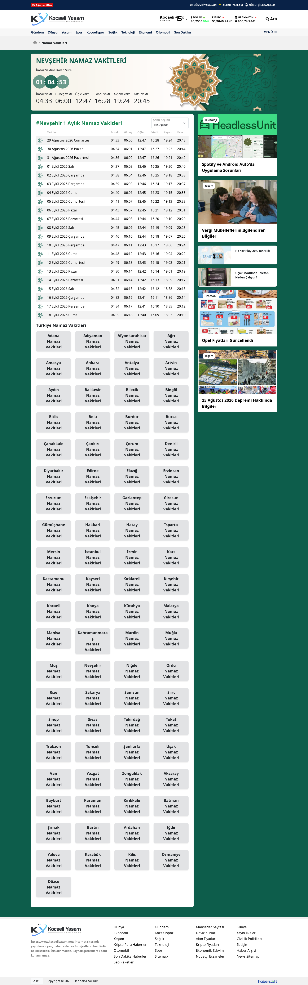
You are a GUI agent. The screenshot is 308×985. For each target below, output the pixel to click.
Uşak (171, 752)
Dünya (52, 32)
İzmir (132, 557)
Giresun (171, 503)
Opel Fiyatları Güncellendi (227, 340)
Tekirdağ (132, 725)
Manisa (54, 638)
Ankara (93, 368)
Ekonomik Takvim (210, 950)
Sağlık (112, 32)
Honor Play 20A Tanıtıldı (252, 251)
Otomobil (163, 32)
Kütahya (132, 611)
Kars (171, 557)
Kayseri (93, 584)
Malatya (171, 611)
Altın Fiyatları (206, 938)
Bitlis (54, 422)
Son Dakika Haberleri (130, 956)
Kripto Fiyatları (207, 944)
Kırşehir (171, 584)
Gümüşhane (53, 530)
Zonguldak (132, 779)
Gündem (37, 32)
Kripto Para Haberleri (131, 944)
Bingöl (171, 395)
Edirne (93, 476)
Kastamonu (54, 584)
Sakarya (93, 698)
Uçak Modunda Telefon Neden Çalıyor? (252, 275)
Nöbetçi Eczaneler (210, 956)
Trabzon (54, 752)
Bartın (93, 833)
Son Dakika (182, 32)
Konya (93, 611)
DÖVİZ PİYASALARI (205, 4)
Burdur (132, 422)
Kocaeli (54, 611)
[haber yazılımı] (267, 981)
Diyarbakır (53, 476)
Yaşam (66, 32)
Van (54, 779)
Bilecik (132, 395)
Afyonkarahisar (132, 341)
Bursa (171, 422)
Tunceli (93, 752)
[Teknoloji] (237, 135)
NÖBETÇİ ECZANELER (262, 4)
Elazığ (132, 476)
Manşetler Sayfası (210, 927)
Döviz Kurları (206, 933)
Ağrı (171, 341)
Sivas (93, 725)
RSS (38, 981)
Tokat (171, 725)
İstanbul (93, 557)
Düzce (54, 887)
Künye (242, 927)
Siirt (171, 698)
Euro (217, 17)
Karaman (92, 806)
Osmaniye (171, 860)
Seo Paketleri (124, 962)
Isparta (171, 530)
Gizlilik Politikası (249, 938)
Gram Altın (246, 17)
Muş (54, 671)
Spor (79, 32)
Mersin (54, 557)
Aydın (54, 395)
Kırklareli (131, 584)
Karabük (93, 860)
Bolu (93, 422)
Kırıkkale (132, 806)
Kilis (132, 860)
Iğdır (171, 833)
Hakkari (93, 530)
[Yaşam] (237, 201)
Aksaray (171, 779)
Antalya (132, 368)
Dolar (197, 17)
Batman (171, 806)
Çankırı (93, 449)
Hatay (132, 530)
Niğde (132, 671)
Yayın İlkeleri (246, 933)
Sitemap (161, 956)
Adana (54, 341)
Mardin (132, 638)
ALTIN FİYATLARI (233, 4)
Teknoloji (128, 32)
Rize (54, 698)
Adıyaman (92, 341)
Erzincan (171, 476)
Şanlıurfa (131, 752)
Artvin (171, 368)
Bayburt (54, 806)
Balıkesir (93, 395)
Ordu (171, 671)
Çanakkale (53, 449)
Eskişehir (92, 503)
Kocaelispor (95, 32)
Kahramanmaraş (93, 641)
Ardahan (132, 833)
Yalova (54, 860)
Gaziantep (131, 503)
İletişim (242, 944)
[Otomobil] (237, 311)
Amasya (54, 368)
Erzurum (53, 503)
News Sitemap (248, 956)
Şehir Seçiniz (161, 120)
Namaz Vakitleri (53, 43)
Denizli (171, 449)
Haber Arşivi (246, 950)
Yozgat (93, 779)
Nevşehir (92, 671)
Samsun (132, 698)
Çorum (132, 449)
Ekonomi (145, 32)
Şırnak (54, 833)
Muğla (171, 638)
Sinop (54, 725)
